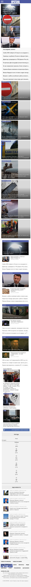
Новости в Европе (8, 273)
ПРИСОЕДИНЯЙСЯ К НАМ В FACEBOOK (20, 429)
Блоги (4, 305)
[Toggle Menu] (2, 1)
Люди (4, 337)
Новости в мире (7, 241)
